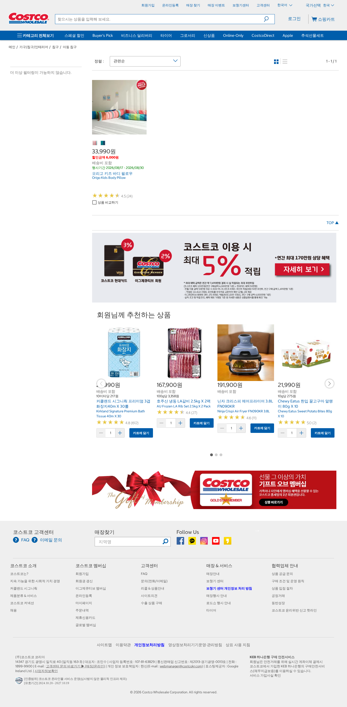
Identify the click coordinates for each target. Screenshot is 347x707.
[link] (119, 132)
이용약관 (123, 644)
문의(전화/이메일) (154, 581)
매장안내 (213, 574)
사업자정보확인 (46, 671)
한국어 (282, 5)
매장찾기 (104, 532)
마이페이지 (84, 603)
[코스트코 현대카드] (214, 300)
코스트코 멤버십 (91, 565)
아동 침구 (70, 47)
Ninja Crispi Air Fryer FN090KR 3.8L (243, 411)
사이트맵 (104, 644)
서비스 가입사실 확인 (265, 675)
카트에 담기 (141, 433)
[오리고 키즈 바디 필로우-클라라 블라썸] (95, 143)
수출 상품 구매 (151, 603)
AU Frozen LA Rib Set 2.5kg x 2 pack (184, 406)
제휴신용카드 (85, 617)
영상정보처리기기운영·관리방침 (195, 644)
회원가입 (82, 574)
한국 (326, 5)
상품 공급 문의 (282, 574)
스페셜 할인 (74, 35)
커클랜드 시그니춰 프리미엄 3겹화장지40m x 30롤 (123, 404)
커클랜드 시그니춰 (23, 588)
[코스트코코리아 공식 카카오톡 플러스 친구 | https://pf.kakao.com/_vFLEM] (192, 542)
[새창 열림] (19, 682)
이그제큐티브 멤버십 (91, 588)
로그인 (294, 18)
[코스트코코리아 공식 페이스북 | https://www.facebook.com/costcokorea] (181, 542)
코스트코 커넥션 (22, 603)
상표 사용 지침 (238, 644)
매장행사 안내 (216, 596)
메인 (12, 47)
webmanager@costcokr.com (181, 666)
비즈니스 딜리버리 (136, 35)
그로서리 (187, 35)
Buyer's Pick (103, 35)
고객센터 (149, 565)
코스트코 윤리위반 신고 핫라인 (294, 610)
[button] (269, 19)
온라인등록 (84, 596)
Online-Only (233, 35)
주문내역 (82, 610)
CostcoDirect (263, 35)
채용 (13, 610)
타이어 (166, 35)
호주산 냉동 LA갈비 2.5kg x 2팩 (184, 401)
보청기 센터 (215, 581)
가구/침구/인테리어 (33, 47)
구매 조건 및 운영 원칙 (288, 581)
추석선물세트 (312, 35)
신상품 (209, 35)
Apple (288, 35)
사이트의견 (149, 596)
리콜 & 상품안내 (152, 588)
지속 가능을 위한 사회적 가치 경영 (35, 581)
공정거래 (278, 596)
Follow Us (188, 532)
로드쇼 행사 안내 (218, 603)
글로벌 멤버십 (86, 625)
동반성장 (278, 603)
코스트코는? (19, 574)
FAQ (144, 574)
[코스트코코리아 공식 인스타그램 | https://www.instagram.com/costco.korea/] (204, 542)
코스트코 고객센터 (33, 532)
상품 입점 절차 (282, 588)
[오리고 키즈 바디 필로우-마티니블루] (103, 143)
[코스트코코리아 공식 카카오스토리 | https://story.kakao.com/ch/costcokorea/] (227, 542)
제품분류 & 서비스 (23, 596)
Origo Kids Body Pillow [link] (109, 178)
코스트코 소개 (23, 565)
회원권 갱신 (84, 581)
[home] (28, 18)
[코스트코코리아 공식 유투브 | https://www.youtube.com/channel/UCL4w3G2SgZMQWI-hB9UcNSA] (216, 542)
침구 (55, 47)
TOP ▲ (332, 222)
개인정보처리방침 (149, 644)
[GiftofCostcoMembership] (214, 506)
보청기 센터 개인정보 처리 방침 (229, 588)
